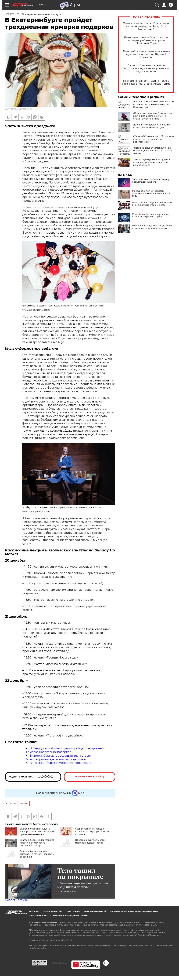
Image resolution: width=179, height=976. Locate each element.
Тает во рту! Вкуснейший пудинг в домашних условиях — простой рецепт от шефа (151, 162)
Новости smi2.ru (16, 900)
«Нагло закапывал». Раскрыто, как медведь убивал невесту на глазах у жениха (152, 150)
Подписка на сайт (53, 911)
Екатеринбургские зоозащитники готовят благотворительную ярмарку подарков (58, 757)
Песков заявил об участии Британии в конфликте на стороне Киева (152, 203)
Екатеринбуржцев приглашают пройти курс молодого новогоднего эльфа (37, 843)
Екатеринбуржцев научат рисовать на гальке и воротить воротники (37, 854)
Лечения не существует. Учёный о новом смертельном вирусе (151, 126)
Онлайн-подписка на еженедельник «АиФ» (134, 911)
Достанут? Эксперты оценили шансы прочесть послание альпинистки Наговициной (153, 104)
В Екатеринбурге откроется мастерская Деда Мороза (90, 841)
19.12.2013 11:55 (12, 14)
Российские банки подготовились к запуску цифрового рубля (151, 215)
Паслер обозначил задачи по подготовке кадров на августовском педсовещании (146, 68)
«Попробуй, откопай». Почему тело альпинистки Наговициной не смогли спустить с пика (152, 116)
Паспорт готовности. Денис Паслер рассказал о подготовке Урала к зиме (146, 82)
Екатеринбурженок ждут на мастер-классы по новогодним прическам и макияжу (37, 831)
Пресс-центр (73, 911)
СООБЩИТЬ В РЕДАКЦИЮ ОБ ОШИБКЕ (70, 915)
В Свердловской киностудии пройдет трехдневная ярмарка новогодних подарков (65, 750)
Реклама (34, 911)
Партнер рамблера (59, 963)
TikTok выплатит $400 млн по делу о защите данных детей (151, 180)
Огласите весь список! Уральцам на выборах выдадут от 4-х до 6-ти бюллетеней (146, 26)
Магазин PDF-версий (95, 911)
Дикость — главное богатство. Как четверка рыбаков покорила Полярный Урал (146, 40)
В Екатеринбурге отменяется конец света (60, 763)
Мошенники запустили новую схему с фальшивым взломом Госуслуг (152, 226)
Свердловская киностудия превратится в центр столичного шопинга (93, 831)
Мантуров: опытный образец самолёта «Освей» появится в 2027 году (151, 193)
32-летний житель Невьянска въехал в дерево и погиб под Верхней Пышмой (146, 54)
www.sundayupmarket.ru (18, 109)
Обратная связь (37, 915)
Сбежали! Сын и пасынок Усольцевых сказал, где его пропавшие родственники (153, 139)
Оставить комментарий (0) (89, 777)
